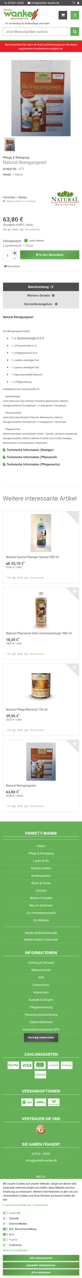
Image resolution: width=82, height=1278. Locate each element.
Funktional (15, 1245)
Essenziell (14, 1213)
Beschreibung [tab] (38, 287)
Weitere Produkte (41, 898)
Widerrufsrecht (41, 970)
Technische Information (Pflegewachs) (33, 464)
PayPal (13, 1239)
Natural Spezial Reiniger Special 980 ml (32, 557)
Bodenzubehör (41, 876)
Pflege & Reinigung (41, 853)
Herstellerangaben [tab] (38, 304)
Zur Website (41, 920)
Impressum (41, 992)
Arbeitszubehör (41, 868)
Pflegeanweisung (41, 1007)
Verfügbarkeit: (12, 241)
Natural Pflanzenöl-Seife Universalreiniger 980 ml (39, 633)
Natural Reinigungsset (21, 785)
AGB (41, 977)
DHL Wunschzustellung (22, 1229)
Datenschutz (41, 985)
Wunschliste (13, 266)
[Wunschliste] (74, 3)
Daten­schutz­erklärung (18, 1205)
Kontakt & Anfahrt (41, 1000)
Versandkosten (32, 229)
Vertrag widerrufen (41, 1037)
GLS (11, 1234)
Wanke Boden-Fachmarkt (41, 939)
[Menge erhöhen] (14, 253)
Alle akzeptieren (41, 1258)
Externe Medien (18, 1223)
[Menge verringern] (14, 258)
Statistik (14, 1218)
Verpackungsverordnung (41, 1014)
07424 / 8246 (16, 3)
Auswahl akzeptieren (41, 1265)
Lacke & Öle (41, 861)
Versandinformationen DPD (41, 1029)
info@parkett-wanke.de (45, 3)
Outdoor (41, 890)
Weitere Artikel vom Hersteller (21, 201)
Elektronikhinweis (41, 1022)
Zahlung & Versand (41, 962)
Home (41, 846)
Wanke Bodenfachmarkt (41, 933)
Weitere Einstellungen (15, 1250)
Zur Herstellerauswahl (41, 913)
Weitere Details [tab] (38, 295)
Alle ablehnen (41, 1272)
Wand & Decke (41, 883)
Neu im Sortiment (41, 905)
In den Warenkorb (51, 255)
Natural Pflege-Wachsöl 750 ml (26, 709)
